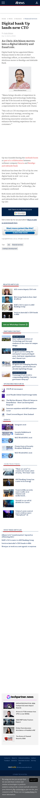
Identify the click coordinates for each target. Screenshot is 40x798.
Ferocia (21, 163)
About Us (14, 758)
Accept (33, 780)
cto (9, 244)
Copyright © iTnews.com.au (9, 238)
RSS (20, 763)
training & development (10, 248)
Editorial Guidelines (24, 758)
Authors (33, 758)
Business (18, 19)
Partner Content (12, 331)
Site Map (33, 760)
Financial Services (31, 19)
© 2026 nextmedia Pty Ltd (24, 767)
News (11, 19)
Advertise (14, 760)
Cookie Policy (30, 792)
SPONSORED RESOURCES (14, 384)
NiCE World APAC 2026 (23, 438)
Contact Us (7, 758)
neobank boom (31, 157)
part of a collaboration (13, 160)
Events (7, 420)
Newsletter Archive (24, 760)
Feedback (7, 760)
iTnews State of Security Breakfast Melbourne (24, 448)
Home (4, 19)
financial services (17, 244)
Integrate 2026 (20, 425)
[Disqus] (20, 578)
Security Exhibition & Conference (23, 434)
